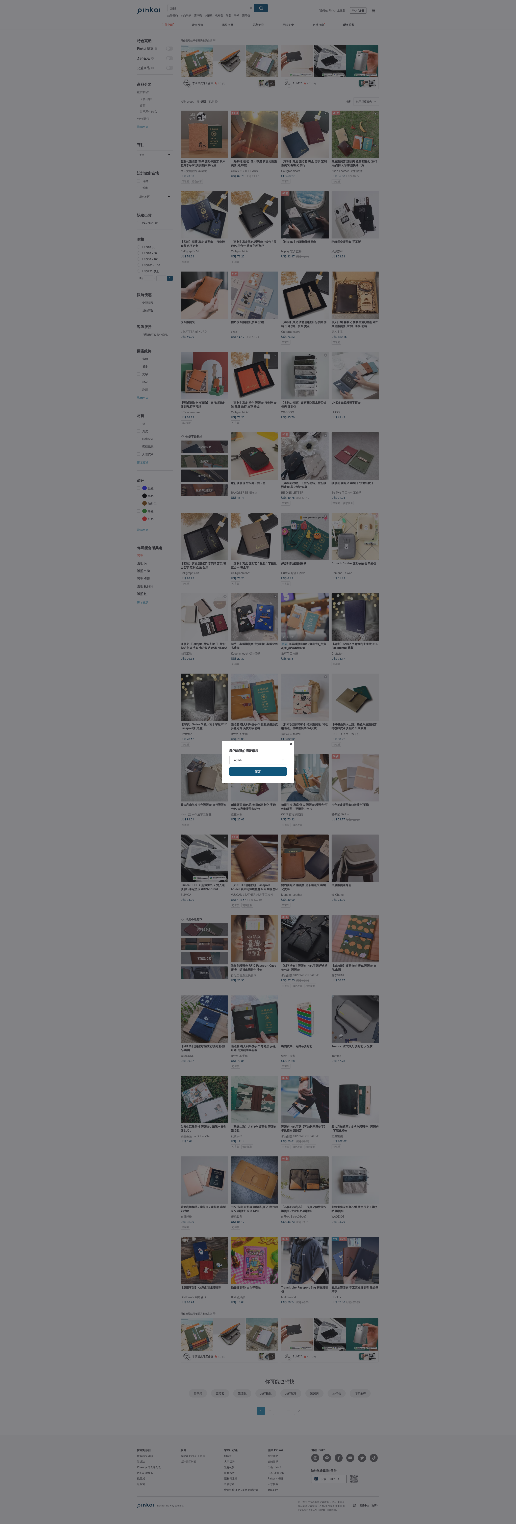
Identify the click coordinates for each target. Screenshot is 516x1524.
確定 (258, 771)
